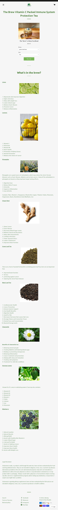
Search (4, 498)
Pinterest (25, 500)
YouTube (25, 505)
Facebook (25, 498)
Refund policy (6, 502)
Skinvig (46, 498)
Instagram (25, 502)
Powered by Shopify (45, 500)
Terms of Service (7, 500)
